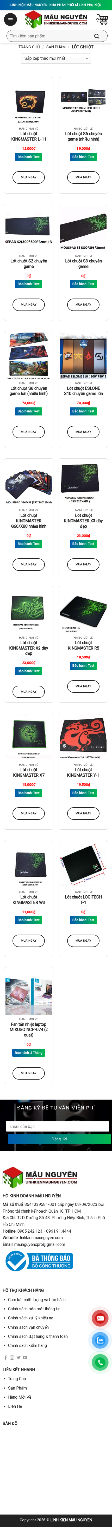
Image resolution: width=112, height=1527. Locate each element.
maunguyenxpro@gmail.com (39, 1244)
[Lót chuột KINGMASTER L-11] (28, 101)
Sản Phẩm (56, 47)
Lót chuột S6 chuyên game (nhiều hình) (83, 136)
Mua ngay (29, 177)
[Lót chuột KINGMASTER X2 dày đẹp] (28, 610)
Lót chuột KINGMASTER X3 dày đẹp (83, 521)
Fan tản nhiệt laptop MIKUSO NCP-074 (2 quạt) (29, 1030)
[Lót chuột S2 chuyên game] (28, 229)
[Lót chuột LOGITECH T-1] (83, 865)
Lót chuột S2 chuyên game (28, 264)
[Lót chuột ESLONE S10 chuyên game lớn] (83, 356)
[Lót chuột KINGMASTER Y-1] (83, 737)
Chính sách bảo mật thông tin (34, 1308)
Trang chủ (29, 47)
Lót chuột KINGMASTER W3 (29, 900)
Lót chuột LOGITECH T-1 (83, 900)
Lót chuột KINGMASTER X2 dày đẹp (28, 648)
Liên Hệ (15, 1406)
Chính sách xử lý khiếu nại (31, 1318)
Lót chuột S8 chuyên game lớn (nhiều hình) (29, 391)
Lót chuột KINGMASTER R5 (83, 645)
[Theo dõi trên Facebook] (6, 1358)
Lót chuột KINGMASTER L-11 (28, 136)
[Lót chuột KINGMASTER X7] (28, 737)
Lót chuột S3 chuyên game (83, 264)
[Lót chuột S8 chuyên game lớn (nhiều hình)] (28, 356)
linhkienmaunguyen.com (41, 1237)
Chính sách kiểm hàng (27, 1345)
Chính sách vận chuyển (28, 1327)
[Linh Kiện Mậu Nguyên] (56, 19)
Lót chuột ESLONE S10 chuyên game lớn (83, 391)
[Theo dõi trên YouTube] (25, 1358)
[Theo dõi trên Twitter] (18, 1358)
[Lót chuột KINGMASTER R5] (83, 610)
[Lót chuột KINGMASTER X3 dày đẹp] (83, 483)
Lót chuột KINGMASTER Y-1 (83, 772)
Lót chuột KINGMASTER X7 (29, 772)
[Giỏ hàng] (102, 19)
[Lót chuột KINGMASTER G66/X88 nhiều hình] (28, 483)
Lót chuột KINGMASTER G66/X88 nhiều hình (28, 521)
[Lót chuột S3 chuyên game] (83, 229)
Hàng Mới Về (19, 1397)
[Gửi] (100, 36)
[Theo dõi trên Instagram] (12, 1358)
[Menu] (11, 19)
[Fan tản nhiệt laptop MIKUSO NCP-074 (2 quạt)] (28, 992)
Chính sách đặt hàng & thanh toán (38, 1336)
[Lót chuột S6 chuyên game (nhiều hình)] (83, 101)
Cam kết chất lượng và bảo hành (37, 1299)
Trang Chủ (17, 1378)
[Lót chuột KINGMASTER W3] (28, 865)
